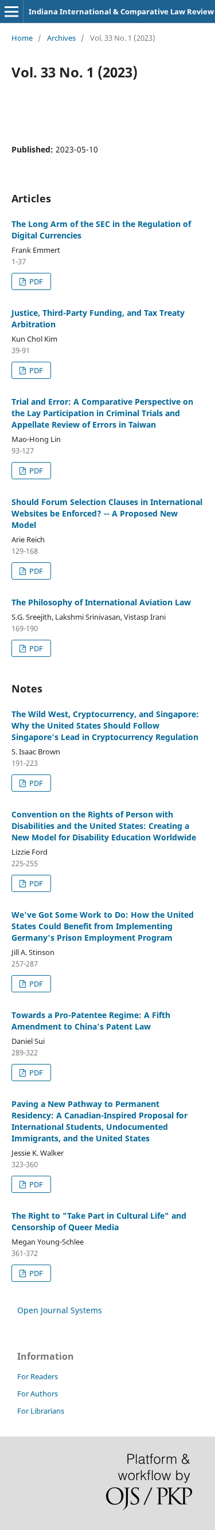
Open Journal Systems (59, 1310)
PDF (35, 281)
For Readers (37, 1376)
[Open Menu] (11, 11)
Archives (61, 38)
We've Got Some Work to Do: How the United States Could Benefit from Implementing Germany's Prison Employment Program (102, 926)
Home (22, 38)
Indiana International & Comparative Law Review (121, 11)
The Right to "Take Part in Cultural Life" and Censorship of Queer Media (98, 1221)
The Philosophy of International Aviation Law (101, 602)
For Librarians (40, 1411)
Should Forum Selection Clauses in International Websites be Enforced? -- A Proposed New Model (106, 513)
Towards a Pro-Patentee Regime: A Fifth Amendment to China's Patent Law (90, 1020)
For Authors (37, 1393)
